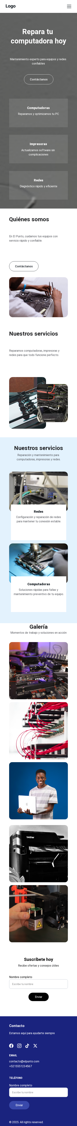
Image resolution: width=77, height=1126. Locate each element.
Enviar (38, 997)
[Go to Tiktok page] (27, 1046)
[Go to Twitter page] (35, 1046)
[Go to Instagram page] (19, 1046)
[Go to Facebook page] (11, 1046)
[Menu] (69, 6)
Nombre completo (20, 977)
